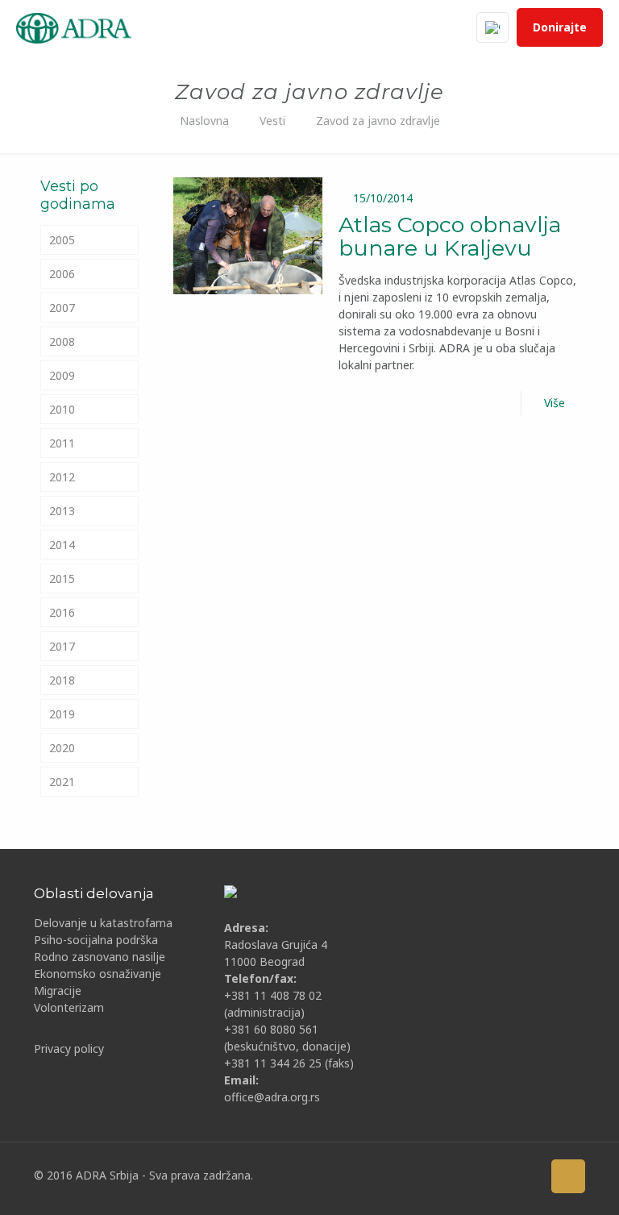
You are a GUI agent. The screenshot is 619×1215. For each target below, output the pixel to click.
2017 (62, 646)
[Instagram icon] (500, 1175)
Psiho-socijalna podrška (96, 939)
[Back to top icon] (568, 1176)
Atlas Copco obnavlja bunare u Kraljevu (450, 236)
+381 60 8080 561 (271, 1029)
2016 (62, 612)
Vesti (272, 120)
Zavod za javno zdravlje (378, 120)
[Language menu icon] (492, 27)
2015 (62, 578)
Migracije (57, 990)
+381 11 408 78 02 (273, 995)
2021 (62, 781)
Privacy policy (69, 1048)
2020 (62, 747)
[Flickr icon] (475, 1175)
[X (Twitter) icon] (425, 1175)
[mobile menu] (430, 27)
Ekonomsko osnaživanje (97, 973)
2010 (62, 409)
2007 (62, 307)
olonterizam (72, 1007)
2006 (62, 273)
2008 (62, 341)
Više (554, 402)
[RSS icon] (525, 1175)
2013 (62, 510)
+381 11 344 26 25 (273, 1063)
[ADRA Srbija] (73, 27)
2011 (62, 443)
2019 (62, 714)
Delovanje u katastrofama (103, 922)
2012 (62, 477)
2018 (62, 680)
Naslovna (204, 120)
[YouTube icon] (450, 1175)
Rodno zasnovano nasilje (99, 956)
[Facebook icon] (400, 1175)
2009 (62, 375)
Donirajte (560, 27)
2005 (62, 240)
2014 (62, 544)
